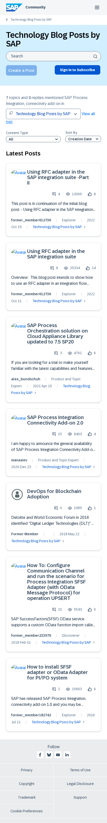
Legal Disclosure (80, 784)
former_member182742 (31, 715)
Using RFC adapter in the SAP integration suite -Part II (58, 177)
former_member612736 (31, 220)
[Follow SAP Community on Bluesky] (49, 755)
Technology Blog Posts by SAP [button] (43, 114)
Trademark (27, 797)
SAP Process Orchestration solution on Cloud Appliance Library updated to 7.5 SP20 (57, 333)
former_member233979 (31, 635)
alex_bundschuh (25, 379)
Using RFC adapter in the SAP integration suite (56, 253)
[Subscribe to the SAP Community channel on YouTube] (58, 755)
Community (35, 7)
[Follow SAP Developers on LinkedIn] (67, 755)
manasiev (19, 460)
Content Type (17, 133)
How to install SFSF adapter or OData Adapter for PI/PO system (57, 672)
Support (80, 797)
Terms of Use (80, 770)
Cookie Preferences (26, 811)
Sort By (71, 133)
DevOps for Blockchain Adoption (54, 493)
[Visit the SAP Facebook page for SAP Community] (40, 755)
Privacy (26, 770)
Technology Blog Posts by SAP (31, 19)
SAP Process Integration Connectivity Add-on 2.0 (55, 420)
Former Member (25, 534)
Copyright (27, 784)
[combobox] (53, 56)
